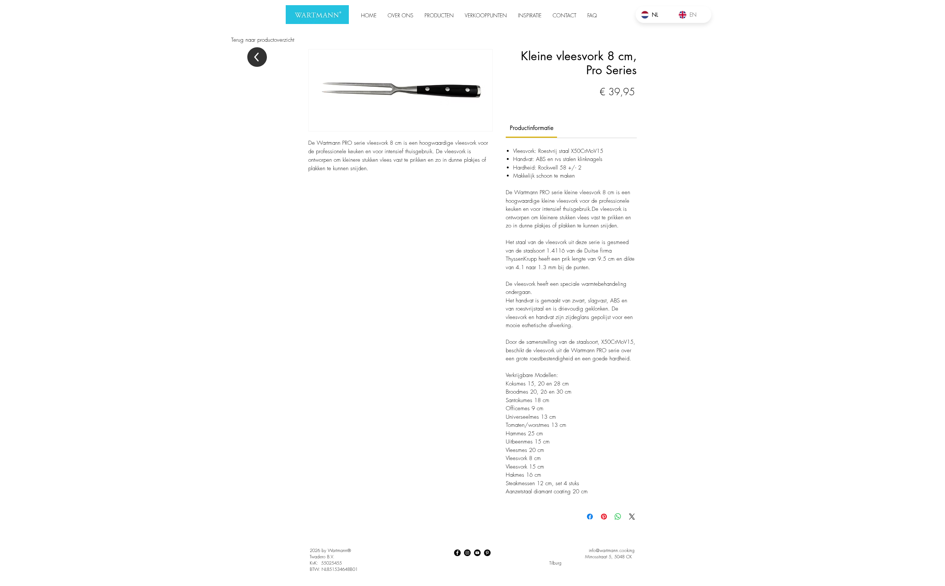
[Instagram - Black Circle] (467, 552)
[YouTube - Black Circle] (477, 552)
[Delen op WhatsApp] (618, 516)
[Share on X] (632, 516)
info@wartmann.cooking (612, 550)
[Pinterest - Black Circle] (487, 552)
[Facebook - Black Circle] (457, 552)
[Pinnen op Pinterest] (603, 516)
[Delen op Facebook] (589, 516)
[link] (531, 128)
